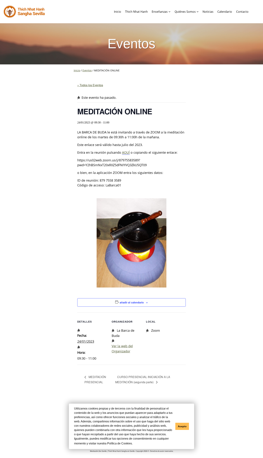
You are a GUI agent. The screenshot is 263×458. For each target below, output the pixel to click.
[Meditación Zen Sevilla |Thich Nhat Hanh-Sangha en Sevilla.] (24, 12)
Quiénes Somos (185, 12)
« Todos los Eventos (90, 85)
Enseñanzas (160, 12)
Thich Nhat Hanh (136, 12)
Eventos (87, 70)
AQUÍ (126, 152)
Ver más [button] (139, 443)
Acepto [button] (182, 426)
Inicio (117, 12)
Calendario (224, 12)
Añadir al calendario (132, 302)
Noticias (208, 12)
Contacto (242, 12)
